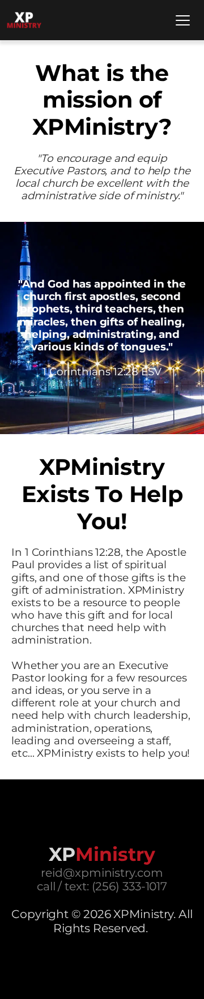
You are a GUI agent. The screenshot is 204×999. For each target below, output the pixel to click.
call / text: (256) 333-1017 (102, 886)
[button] (183, 20)
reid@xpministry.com (102, 872)
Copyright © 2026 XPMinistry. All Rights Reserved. (103, 920)
